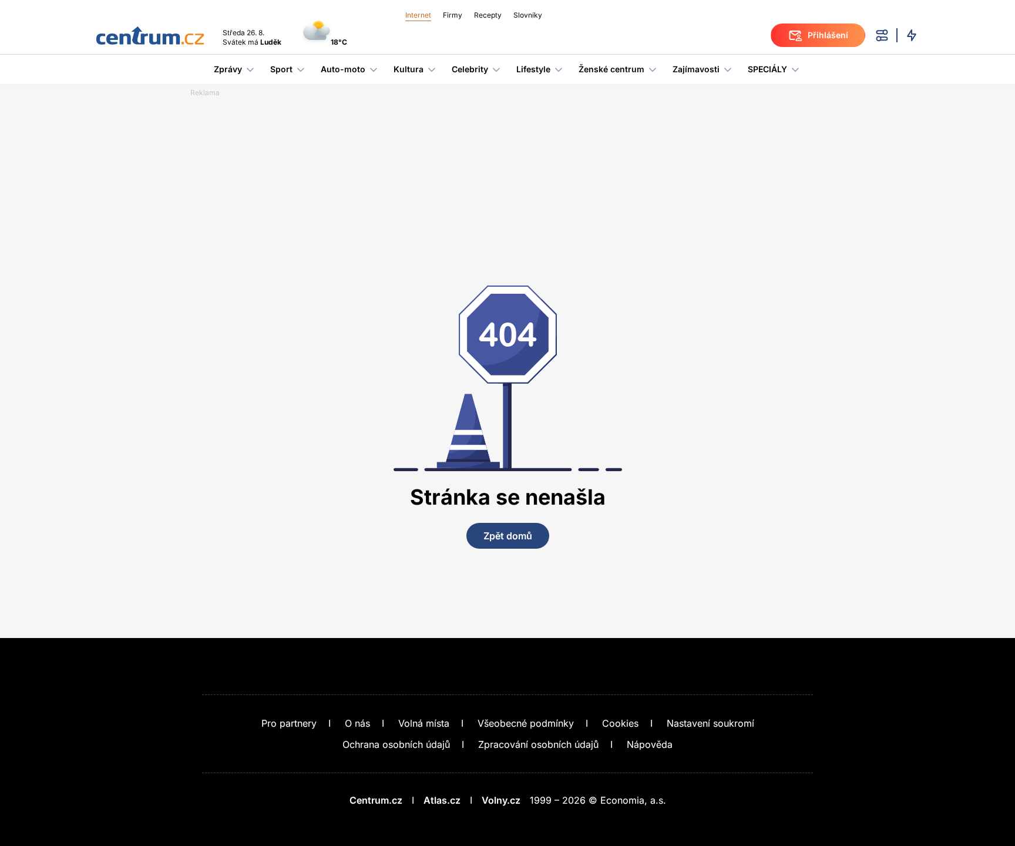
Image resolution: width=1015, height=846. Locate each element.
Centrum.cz (375, 800)
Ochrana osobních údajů (396, 744)
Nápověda (650, 744)
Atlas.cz (442, 800)
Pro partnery (289, 723)
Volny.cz (501, 800)
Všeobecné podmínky (526, 723)
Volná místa (423, 723)
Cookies (620, 723)
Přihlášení (828, 35)
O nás (357, 723)
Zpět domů (507, 536)
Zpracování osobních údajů (538, 744)
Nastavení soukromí (710, 723)
